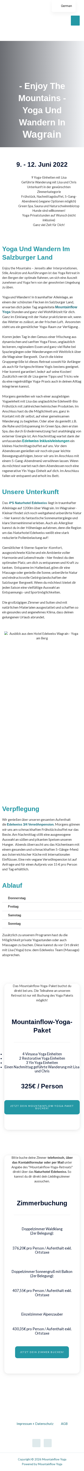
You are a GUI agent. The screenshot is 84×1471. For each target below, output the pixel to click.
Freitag (13, 906)
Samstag (14, 915)
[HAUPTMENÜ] (75, 21)
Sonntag (14, 923)
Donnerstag (17, 898)
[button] (42, 898)
